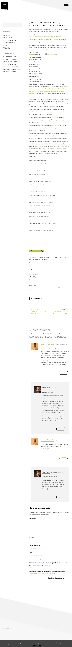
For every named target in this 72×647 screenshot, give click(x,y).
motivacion (33, 279)
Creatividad (7, 35)
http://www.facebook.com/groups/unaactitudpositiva (45, 36)
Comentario (33, 518)
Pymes (5, 45)
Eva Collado (44, 89)
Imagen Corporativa (9, 40)
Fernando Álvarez (34, 89)
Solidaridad (7, 47)
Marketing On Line (9, 42)
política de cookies (48, 644)
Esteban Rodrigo (43, 91)
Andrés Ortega (39, 146)
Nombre (32, 538)
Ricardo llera (62, 89)
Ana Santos (64, 86)
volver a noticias (36, 298)
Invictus (64, 146)
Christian (32, 55)
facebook (32, 276)
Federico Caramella (47, 344)
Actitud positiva (34, 274)
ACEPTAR (37, 645)
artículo (53, 146)
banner (61, 120)
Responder (63, 372)
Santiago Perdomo (54, 91)
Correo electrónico (35, 545)
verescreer (7, 48)
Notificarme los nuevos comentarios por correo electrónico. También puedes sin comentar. (47, 573)
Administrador (8, 34)
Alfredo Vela (33, 91)
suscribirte (43, 574)
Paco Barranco (53, 89)
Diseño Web (6, 39)
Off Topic (6, 44)
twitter (56, 117)
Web (30, 552)
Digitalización (7, 37)
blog (41, 120)
